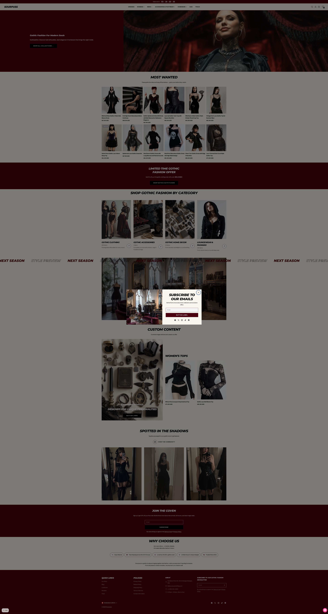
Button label (182, 315)
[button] (325, 610)
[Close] (198, 292)
